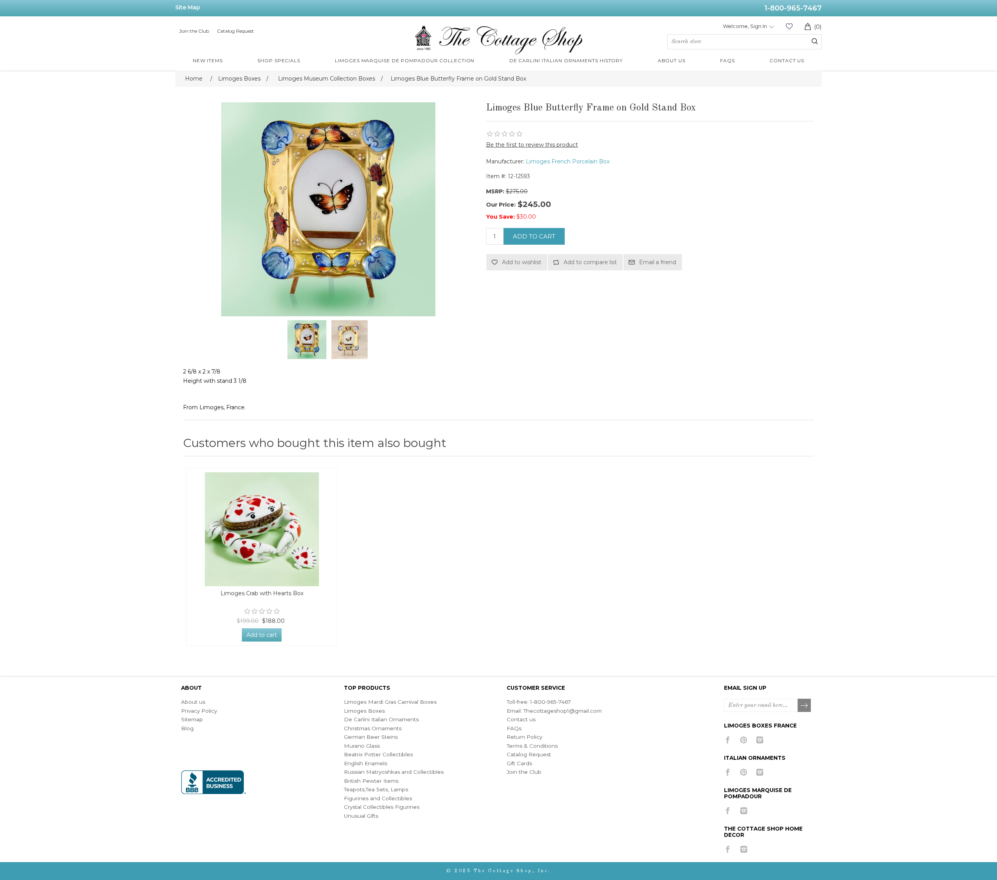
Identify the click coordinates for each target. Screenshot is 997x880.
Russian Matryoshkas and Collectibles (394, 772)
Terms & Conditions (532, 746)
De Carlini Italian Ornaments (381, 719)
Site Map (187, 7)
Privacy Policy (199, 711)
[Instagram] (759, 739)
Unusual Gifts (361, 816)
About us (193, 702)
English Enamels (365, 763)
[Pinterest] (743, 739)
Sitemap (192, 719)
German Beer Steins (371, 737)
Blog (187, 728)
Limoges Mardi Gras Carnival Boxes (390, 702)
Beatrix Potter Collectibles (378, 754)
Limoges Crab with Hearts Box (261, 593)
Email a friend (657, 262)
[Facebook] (727, 739)
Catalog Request (235, 31)
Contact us (521, 719)
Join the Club (194, 31)
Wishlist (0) (789, 26)
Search (815, 41)
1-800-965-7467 (793, 8)
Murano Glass (362, 746)
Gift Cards (519, 763)
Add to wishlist (521, 262)
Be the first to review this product (532, 144)
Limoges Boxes (364, 711)
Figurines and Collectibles (378, 798)
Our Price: (501, 204)
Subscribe (805, 706)
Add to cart (534, 236)
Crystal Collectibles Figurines (381, 807)
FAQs (514, 728)
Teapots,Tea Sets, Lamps (376, 789)
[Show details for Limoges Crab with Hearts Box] (261, 529)
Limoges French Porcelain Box (567, 161)
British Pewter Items (371, 781)
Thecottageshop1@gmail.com (562, 711)
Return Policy (524, 737)
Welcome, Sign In (745, 26)
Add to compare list (590, 262)
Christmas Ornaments (373, 728)
